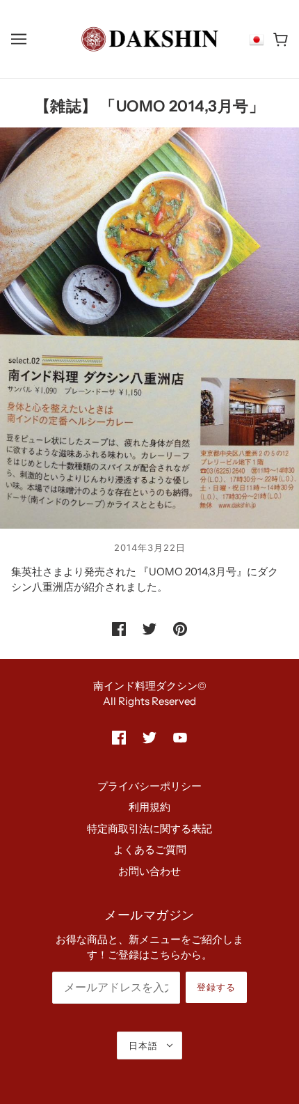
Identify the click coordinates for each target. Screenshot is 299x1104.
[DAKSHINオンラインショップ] (150, 38)
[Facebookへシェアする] (119, 628)
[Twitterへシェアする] (149, 628)
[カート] (280, 39)
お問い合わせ (149, 871)
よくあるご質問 (149, 849)
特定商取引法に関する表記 (149, 828)
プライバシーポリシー (149, 786)
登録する (216, 987)
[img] (119, 737)
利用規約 (149, 807)
